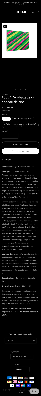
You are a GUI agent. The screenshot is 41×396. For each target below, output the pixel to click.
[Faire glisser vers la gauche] (15, 89)
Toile (6, 119)
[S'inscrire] (33, 340)
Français (19, 369)
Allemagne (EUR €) (19, 357)
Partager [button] (8, 159)
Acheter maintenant (20, 151)
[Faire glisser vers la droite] (25, 89)
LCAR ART (11, 390)
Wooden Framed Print (23, 119)
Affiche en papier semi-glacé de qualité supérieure (20, 125)
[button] (3, 11)
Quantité (5, 131)
